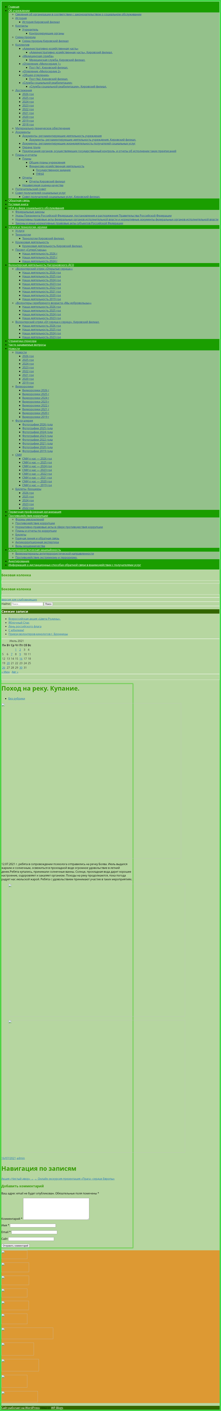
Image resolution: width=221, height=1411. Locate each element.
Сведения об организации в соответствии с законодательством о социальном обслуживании (78, 14)
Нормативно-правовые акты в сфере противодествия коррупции (59, 527)
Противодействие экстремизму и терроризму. (46, 557)
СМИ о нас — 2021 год (37, 477)
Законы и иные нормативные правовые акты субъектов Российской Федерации (69, 223)
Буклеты (20, 534)
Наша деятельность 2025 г (39, 257)
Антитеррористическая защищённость (34, 550)
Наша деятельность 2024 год (41, 280)
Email (6, 1232)
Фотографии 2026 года (37, 424)
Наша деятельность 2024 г (39, 261)
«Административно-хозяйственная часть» (50, 48)
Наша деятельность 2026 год (41, 272)
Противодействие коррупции (28, 515)
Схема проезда (25, 37)
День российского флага (24, 626)
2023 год (28, 105)
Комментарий (11, 1219)
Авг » (15, 672)
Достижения (23, 90)
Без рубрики (16, 698)
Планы (26, 159)
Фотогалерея (24, 421)
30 (20, 668)
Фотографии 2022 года (37, 440)
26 (3, 668)
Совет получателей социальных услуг (40, 193)
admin (21, 1158)
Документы (22, 132)
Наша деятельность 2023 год (41, 284)
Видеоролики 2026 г (35, 390)
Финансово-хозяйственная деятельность (56, 166)
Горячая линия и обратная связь (37, 538)
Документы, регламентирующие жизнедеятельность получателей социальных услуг (79, 143)
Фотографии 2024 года (37, 432)
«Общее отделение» (35, 75)
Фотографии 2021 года (37, 443)
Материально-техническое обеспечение (42, 128)
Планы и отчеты (26, 155)
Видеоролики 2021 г (35, 409)
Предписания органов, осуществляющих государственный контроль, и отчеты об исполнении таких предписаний (99, 151)
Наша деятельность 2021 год (41, 291)
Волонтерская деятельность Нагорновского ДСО (41, 265)
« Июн (6, 672)
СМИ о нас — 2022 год (37, 474)
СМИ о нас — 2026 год (37, 458)
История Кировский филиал (41, 22)
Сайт (4, 1239)
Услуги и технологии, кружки (27, 227)
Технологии (23, 234)
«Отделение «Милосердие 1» (41, 64)
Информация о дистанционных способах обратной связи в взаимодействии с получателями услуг (74, 565)
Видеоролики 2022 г (35, 405)
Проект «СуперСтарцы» (31, 250)
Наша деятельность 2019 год (41, 299)
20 (8, 663)
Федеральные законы (30, 212)
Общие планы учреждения (47, 162)
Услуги (19, 231)
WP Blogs (57, 1408)
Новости (14, 348)
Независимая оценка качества (42, 185)
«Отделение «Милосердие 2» (41, 71)
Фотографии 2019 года (37, 451)
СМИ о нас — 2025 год (37, 462)
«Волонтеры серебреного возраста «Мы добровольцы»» (53, 303)
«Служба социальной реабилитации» (47, 83)
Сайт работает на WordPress (20, 1408)
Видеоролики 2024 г (35, 398)
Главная (13, 7)
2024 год (28, 102)
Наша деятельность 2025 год (41, 276)
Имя (5, 1225)
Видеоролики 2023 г (35, 402)
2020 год (28, 117)
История (21, 18)
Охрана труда (31, 147)
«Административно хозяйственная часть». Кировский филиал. (71, 52)
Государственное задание (53, 170)
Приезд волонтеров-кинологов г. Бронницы (38, 634)
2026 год (28, 94)
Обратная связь (19, 200)
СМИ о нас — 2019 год (37, 485)
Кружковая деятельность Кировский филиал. (52, 246)
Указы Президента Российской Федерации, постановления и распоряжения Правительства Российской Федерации (93, 215)
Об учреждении (19, 10)
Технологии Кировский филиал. (43, 238)
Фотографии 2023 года (37, 436)
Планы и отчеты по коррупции (36, 531)
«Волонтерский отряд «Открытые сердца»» (44, 269)
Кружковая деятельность (32, 242)
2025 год (28, 98)
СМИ (18, 455)
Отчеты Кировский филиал (47, 181)
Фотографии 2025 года (37, 428)
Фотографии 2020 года (37, 447)
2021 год (28, 113)
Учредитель (30, 29)
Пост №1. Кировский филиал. (48, 67)
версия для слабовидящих (19, 600)
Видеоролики (24, 386)
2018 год (28, 124)
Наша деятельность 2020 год (41, 295)
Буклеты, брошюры (28, 489)
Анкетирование (18, 561)
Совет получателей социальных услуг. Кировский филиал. (61, 196)
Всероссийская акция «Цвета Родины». (34, 619)
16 (20, 659)
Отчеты (27, 178)
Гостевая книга (18, 204)
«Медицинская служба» (38, 56)
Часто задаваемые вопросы (27, 345)
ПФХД (40, 174)
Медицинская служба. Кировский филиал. (57, 60)
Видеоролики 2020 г (35, 413)
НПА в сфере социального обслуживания (36, 208)
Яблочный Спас (19, 622)
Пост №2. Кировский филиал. (48, 79)
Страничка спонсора (22, 341)
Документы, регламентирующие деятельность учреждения (62, 136)
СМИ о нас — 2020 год (37, 481)
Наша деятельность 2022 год (41, 288)
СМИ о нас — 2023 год (37, 470)
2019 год (28, 121)
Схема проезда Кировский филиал (45, 41)
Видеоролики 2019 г (35, 417)
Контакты (21, 26)
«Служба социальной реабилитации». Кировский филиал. (68, 86)
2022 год (28, 109)
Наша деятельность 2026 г (39, 253)
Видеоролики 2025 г (35, 394)
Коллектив (22, 45)
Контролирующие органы (46, 33)
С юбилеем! (16, 630)
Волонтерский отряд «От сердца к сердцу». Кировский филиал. (57, 322)
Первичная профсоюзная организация (34, 512)
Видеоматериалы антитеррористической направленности (54, 553)
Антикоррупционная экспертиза (37, 542)
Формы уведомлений (29, 519)
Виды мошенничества (30, 546)
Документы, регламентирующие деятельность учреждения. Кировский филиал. (82, 140)
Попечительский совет (30, 189)
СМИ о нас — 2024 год (37, 466)
